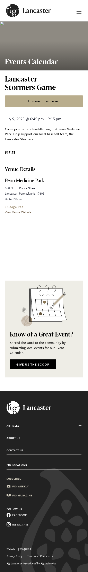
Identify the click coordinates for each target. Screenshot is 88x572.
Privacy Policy (14, 556)
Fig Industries (48, 563)
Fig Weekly (20, 486)
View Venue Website (18, 212)
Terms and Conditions (40, 556)
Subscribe (14, 478)
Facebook (19, 515)
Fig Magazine (22, 495)
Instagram (20, 524)
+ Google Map (14, 206)
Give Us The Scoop (32, 364)
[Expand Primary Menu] (79, 10)
